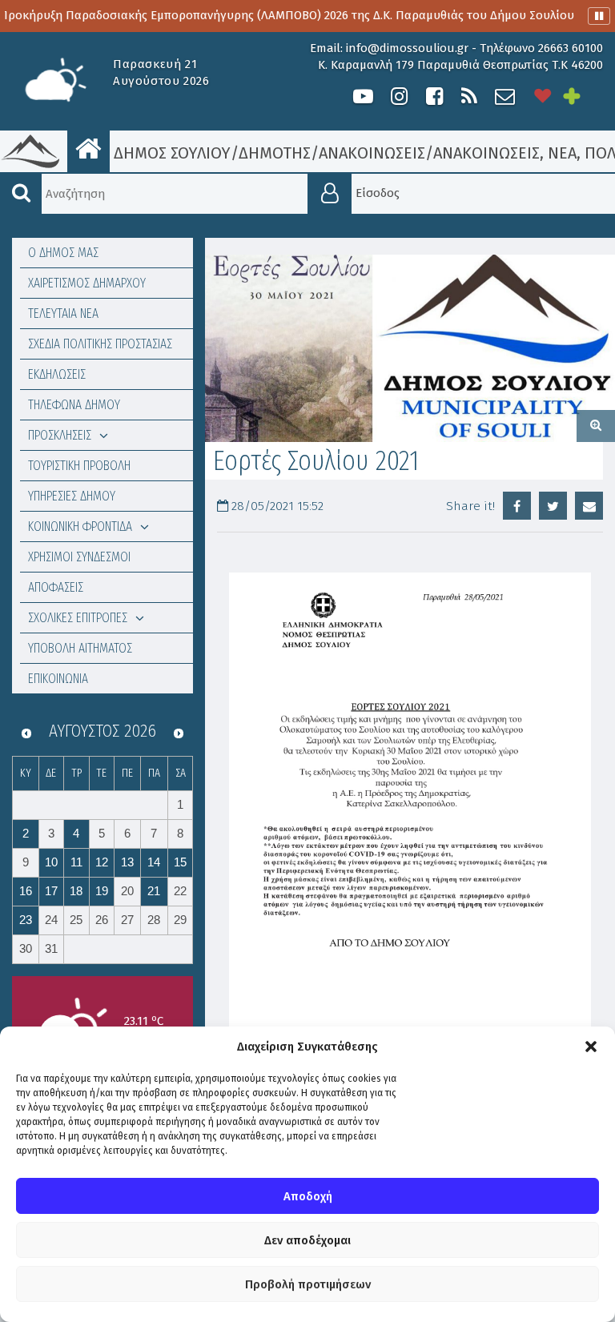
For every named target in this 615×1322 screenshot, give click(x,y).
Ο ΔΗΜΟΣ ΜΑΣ (63, 252)
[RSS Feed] (469, 96)
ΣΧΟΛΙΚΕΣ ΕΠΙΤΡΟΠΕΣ (77, 617)
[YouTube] (363, 96)
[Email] (589, 506)
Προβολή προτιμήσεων (308, 1284)
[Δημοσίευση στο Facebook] (517, 506)
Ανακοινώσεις (372, 153)
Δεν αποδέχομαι (307, 1240)
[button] (591, 1047)
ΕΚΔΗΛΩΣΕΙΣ (57, 374)
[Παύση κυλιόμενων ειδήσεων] (599, 16)
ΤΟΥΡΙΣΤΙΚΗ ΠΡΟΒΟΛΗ (79, 465)
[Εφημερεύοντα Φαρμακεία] (583, 96)
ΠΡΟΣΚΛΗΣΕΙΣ (59, 435)
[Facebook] (434, 96)
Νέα (562, 153)
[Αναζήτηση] (21, 194)
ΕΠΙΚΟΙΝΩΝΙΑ (58, 678)
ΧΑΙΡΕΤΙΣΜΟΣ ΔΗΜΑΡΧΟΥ (87, 283)
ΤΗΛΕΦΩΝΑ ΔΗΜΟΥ (74, 404)
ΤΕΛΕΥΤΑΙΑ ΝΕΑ (63, 313)
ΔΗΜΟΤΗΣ (275, 153)
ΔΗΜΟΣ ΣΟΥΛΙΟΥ (170, 153)
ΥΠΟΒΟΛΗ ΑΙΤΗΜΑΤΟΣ (80, 648)
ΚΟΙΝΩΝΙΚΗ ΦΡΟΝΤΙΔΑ (80, 526)
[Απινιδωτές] (543, 96)
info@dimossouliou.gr (407, 48)
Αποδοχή (307, 1196)
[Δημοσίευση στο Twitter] (553, 506)
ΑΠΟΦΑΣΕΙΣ (55, 587)
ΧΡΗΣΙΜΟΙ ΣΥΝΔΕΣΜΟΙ (79, 556)
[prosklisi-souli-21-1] (410, 348)
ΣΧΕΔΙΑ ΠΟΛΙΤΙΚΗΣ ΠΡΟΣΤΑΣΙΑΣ (100, 344)
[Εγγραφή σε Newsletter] (505, 96)
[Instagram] (398, 96)
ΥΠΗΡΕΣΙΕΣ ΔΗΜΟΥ (71, 496)
